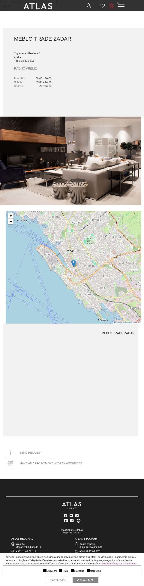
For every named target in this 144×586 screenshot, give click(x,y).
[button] (73, 263)
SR (118, 2)
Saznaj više (58, 580)
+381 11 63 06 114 (26, 551)
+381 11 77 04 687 (90, 551)
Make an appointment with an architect (50, 463)
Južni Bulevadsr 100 (91, 547)
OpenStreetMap (127, 322)
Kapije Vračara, (88, 544)
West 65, (21, 544)
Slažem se (86, 580)
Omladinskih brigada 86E (29, 547)
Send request (30, 452)
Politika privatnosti (127, 563)
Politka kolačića (109, 563)
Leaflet (118, 322)
